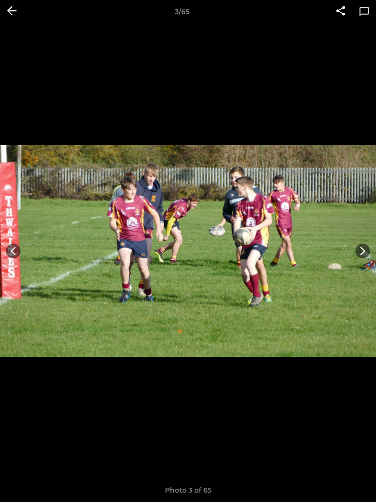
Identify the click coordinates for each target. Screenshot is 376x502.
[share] (341, 12)
